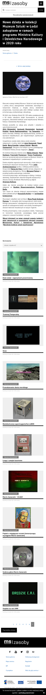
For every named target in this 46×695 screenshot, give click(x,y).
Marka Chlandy (32, 153)
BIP (7, 666)
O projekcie (9, 670)
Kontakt (27, 666)
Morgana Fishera (33, 171)
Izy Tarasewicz (34, 131)
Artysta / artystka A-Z (10, 245)
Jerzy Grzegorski (30, 143)
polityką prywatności (26, 693)
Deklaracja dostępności (32, 657)
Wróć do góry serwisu (32, 671)
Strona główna (7, 53)
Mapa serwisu (10, 661)
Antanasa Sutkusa (9, 182)
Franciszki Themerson (18, 155)
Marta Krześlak (13, 145)
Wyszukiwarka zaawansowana (22, 15)
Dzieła (16, 53)
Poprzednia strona (9, 630)
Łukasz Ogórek (25, 145)
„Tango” (31, 149)
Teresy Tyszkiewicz (35, 155)
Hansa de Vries (16, 169)
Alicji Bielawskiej (9, 129)
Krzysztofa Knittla (24, 193)
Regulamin (28, 661)
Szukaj (41, 10)
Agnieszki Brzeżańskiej (26, 129)
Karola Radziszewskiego (19, 131)
